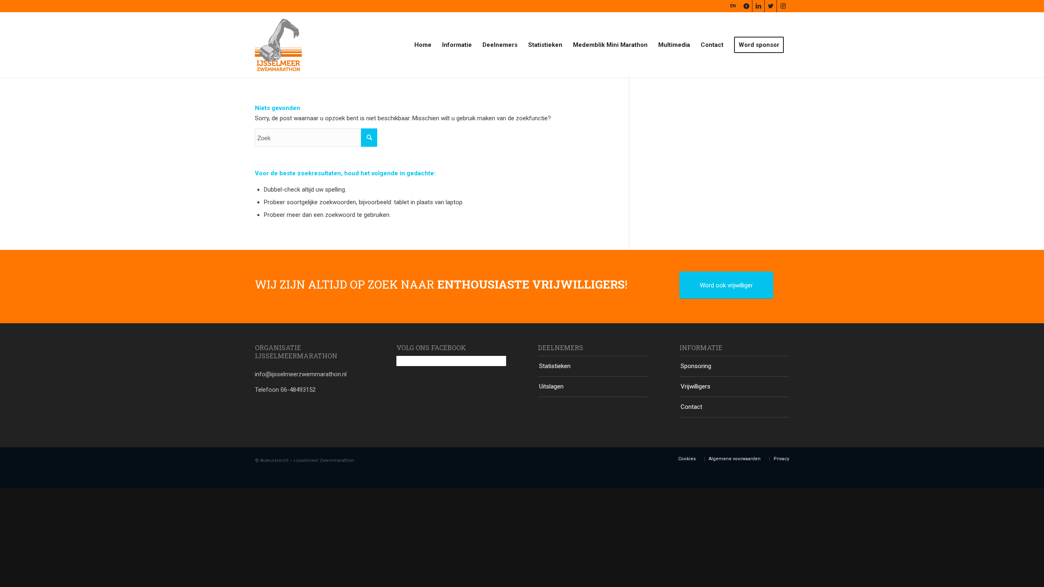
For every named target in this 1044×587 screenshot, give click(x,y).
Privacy (781, 458)
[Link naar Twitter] (770, 6)
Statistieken (555, 366)
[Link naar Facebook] (746, 6)
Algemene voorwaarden (735, 458)
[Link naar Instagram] (783, 6)
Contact (691, 406)
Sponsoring (696, 366)
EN (733, 6)
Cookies (687, 458)
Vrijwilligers (695, 386)
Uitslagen (551, 386)
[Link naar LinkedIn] (758, 6)
